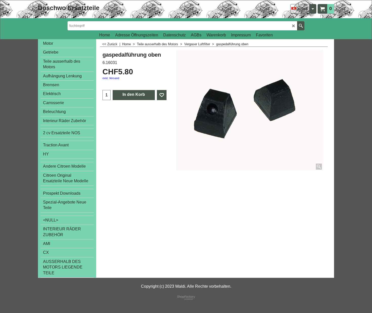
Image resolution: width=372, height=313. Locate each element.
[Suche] (300, 25)
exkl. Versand (110, 78)
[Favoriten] (162, 95)
